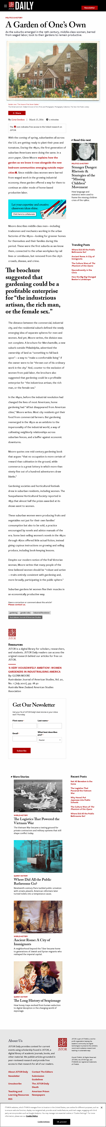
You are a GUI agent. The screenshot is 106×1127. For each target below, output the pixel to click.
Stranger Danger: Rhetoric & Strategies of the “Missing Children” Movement (84, 178)
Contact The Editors (42, 1071)
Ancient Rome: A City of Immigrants (83, 257)
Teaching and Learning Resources (18, 1093)
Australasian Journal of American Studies (25, 617)
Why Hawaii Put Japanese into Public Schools (80, 800)
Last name (43, 720)
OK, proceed (61, 1121)
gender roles (25, 612)
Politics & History (14, 17)
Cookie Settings (44, 1121)
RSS (10, 1099)
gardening (13, 612)
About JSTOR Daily (18, 1071)
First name (18, 720)
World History (21, 815)
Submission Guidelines (38, 1077)
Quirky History (21, 875)
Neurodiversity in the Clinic (82, 271)
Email (16, 733)
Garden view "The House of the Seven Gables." (23, 104)
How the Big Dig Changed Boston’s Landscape (84, 278)
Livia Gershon (18, 120)
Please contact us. (17, 604)
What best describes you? (47, 733)
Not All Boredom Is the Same (81, 782)
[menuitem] (89, 8)
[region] (53, 1115)
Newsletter (89, 7)
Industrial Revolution (41, 612)
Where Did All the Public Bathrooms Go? (83, 251)
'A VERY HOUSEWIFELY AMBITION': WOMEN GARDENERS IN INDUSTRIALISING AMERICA (35, 669)
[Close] (102, 1108)
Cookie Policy (32, 1116)
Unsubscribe (15, 1083)
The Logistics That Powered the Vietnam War (36, 822)
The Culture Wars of (83, 264)
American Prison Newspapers (40, 1093)
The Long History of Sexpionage (37, 1001)
